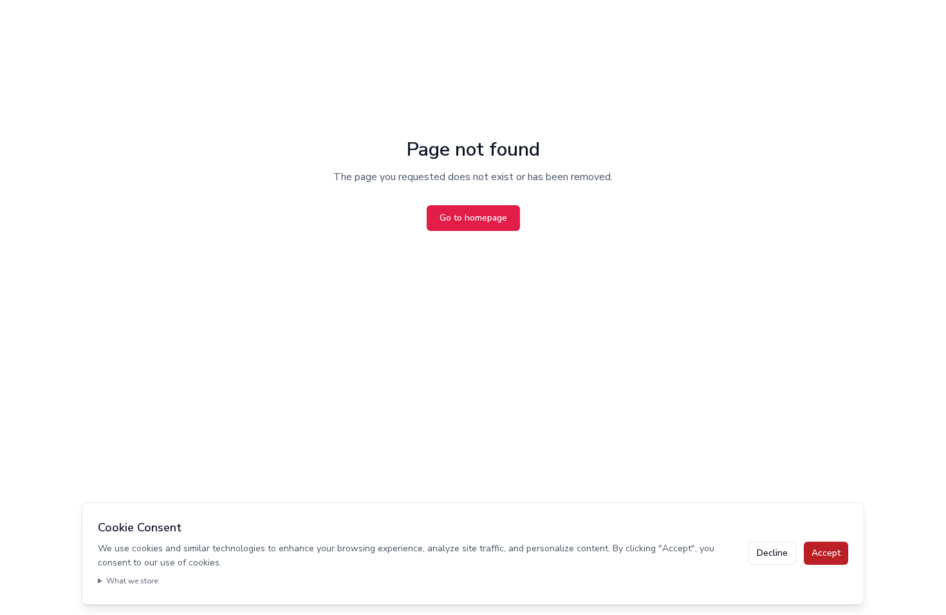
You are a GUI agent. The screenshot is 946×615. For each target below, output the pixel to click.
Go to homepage (473, 218)
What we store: (133, 581)
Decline (772, 553)
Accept (826, 553)
